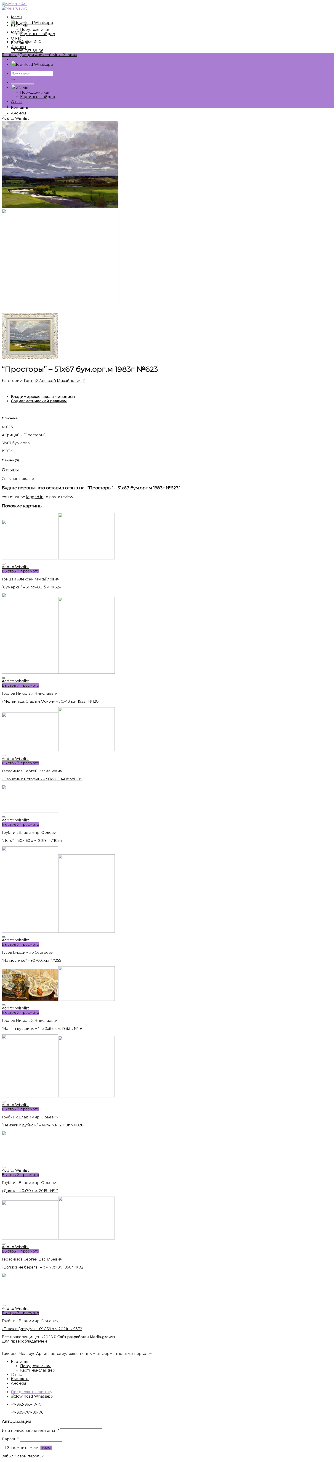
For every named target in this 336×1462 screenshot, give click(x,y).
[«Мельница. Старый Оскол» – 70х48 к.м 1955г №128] (22, 82)
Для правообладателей (24, 1341)
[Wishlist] (3, 115)
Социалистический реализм (39, 401)
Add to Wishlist (15, 118)
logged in (34, 497)
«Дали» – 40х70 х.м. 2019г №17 (30, 1191)
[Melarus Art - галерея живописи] (14, 6)
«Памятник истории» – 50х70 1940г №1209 (42, 779)
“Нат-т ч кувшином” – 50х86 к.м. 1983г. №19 (42, 1028)
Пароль (10, 1439)
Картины (19, 25)
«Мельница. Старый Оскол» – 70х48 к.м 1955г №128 (50, 701)
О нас (16, 38)
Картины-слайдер (37, 97)
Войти (46, 1448)
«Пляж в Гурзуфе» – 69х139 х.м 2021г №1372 (42, 1329)
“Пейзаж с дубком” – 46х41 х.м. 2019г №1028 (43, 1125)
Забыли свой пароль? (23, 1456)
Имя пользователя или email (30, 1430)
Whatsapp (43, 23)
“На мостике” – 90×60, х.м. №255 (31, 960)
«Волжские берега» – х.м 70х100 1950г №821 (43, 1267)
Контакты (20, 42)
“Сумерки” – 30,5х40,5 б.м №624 (31, 587)
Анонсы (18, 113)
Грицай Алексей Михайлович (48, 55)
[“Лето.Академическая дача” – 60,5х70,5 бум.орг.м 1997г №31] (22, 106)
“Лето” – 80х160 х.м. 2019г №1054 (32, 840)
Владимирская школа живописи (43, 397)
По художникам (35, 92)
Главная (9, 55)
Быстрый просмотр (20, 571)
